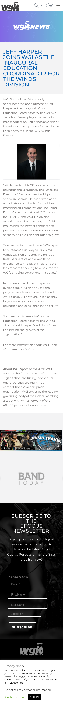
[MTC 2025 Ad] (31, 449)
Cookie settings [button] (15, 697)
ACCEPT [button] (34, 696)
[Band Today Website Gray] (31, 479)
